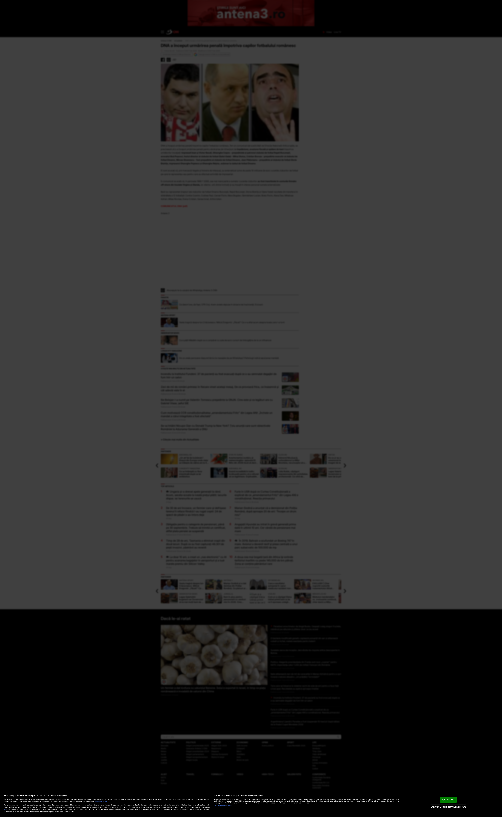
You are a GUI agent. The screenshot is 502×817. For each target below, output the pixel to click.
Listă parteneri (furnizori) (223, 805)
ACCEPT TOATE (448, 800)
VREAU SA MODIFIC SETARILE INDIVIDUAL (448, 807)
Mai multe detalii (101, 801)
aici (5, 809)
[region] (251, 804)
